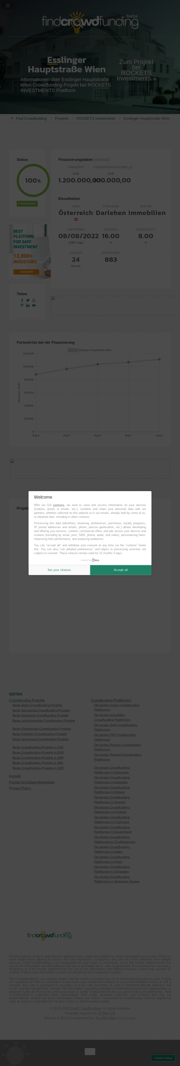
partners (58, 505)
